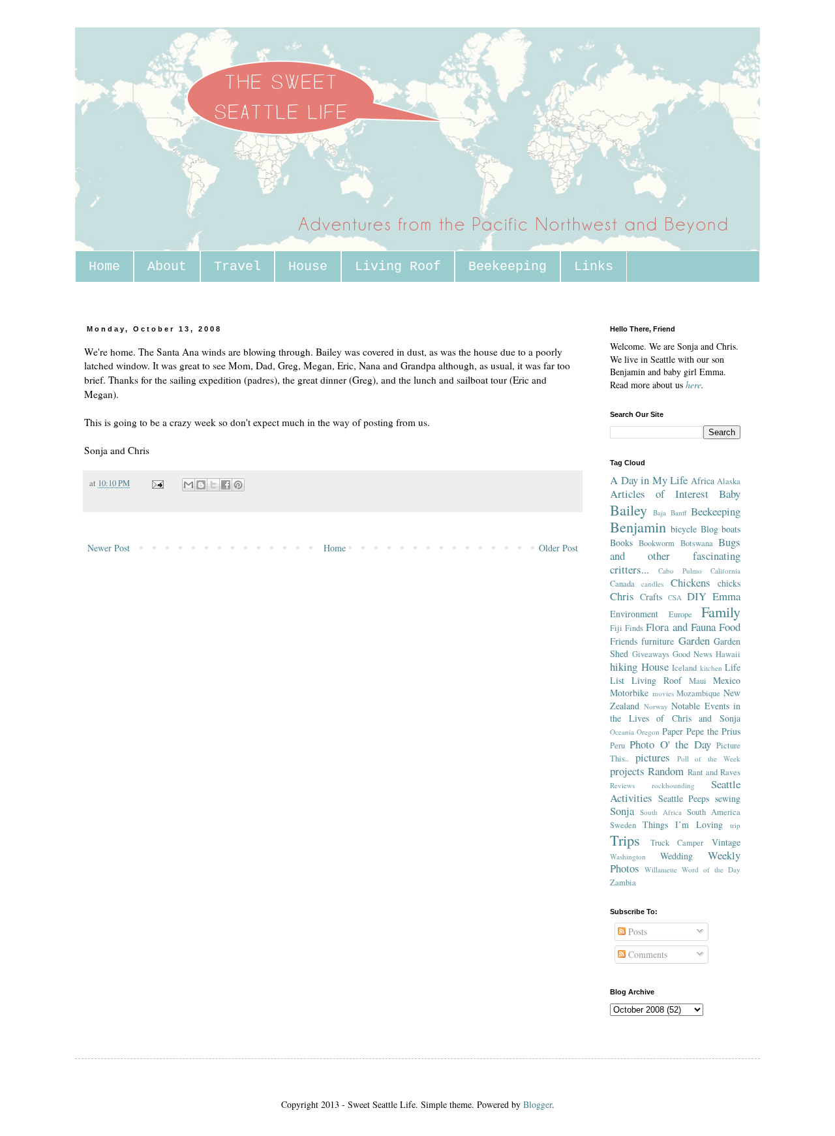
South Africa (661, 812)
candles (652, 584)
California (725, 571)
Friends (623, 641)
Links (593, 266)
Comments (646, 954)
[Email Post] (157, 483)
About (167, 266)
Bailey (628, 509)
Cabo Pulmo (680, 571)
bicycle (684, 529)
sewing (727, 798)
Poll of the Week (708, 758)
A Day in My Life (649, 479)
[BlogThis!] (200, 484)
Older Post (558, 548)
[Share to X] (213, 484)
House (307, 266)
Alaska (728, 481)
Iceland (684, 667)
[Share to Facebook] (225, 484)
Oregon (648, 732)
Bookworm (657, 543)
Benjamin (638, 526)
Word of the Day (711, 869)
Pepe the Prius (713, 731)
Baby (729, 493)
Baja (659, 512)
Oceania (622, 732)
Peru (617, 745)
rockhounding (673, 785)
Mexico (726, 680)
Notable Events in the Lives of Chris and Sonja (675, 712)
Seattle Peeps (684, 798)
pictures (652, 757)
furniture (657, 641)
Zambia (623, 882)
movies (663, 693)
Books (621, 542)
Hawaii (728, 654)
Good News (692, 654)
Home (104, 266)
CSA (675, 597)
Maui (697, 680)
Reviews (622, 785)
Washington (628, 856)
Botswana (696, 543)
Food (729, 626)
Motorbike (629, 692)
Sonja (622, 810)
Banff (679, 512)
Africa (702, 480)
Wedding (676, 856)
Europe (680, 614)
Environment (634, 613)
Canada (622, 583)
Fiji (616, 628)
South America (713, 812)
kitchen (711, 668)
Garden (694, 640)
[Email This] (188, 484)
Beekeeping (507, 266)
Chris (622, 596)
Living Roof (398, 266)
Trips (625, 840)
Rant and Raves (714, 772)
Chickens (690, 582)
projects (627, 770)
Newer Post (108, 548)
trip (735, 825)
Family (720, 611)
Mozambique (698, 693)
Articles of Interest (659, 493)
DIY (696, 596)
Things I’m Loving (683, 824)
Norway (656, 706)
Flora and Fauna (680, 626)
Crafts (651, 597)
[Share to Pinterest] (238, 484)
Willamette (661, 869)
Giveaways (650, 654)
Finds (634, 628)
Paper (672, 731)
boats (730, 529)
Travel (237, 266)
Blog (709, 529)
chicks (729, 583)
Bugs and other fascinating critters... (675, 555)
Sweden (623, 825)
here (693, 384)
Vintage (726, 842)
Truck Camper (677, 842)
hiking (623, 666)
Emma (726, 596)
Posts (636, 931)
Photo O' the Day (670, 744)
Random (666, 770)
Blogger (537, 1104)
